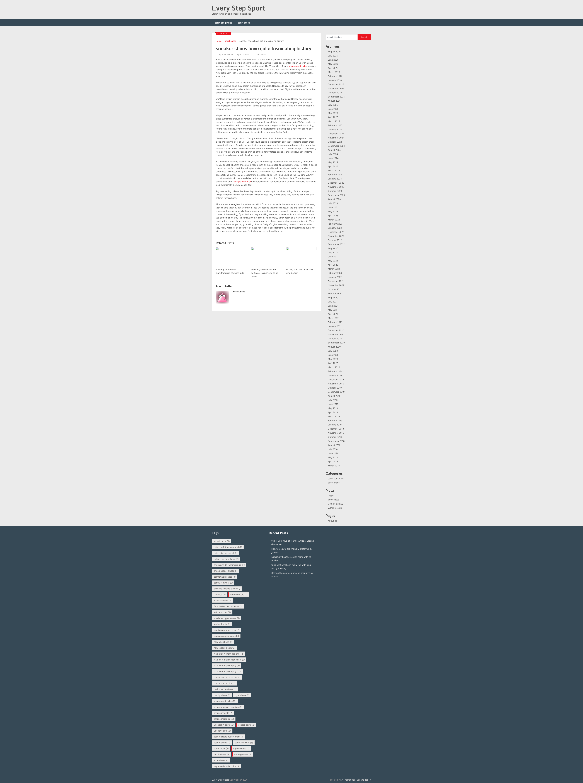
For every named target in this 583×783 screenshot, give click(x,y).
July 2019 (333, 400)
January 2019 (335, 424)
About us (332, 520)
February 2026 (335, 76)
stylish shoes (241, 748)
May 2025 (333, 113)
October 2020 (335, 338)
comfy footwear (223, 582)
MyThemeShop (347, 779)
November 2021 (336, 285)
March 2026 (334, 72)
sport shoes (244, 22)
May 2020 (333, 359)
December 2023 (336, 182)
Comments (335, 503)
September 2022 (336, 244)
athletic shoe (222, 541)
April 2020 (333, 363)
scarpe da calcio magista (228, 707)
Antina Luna (227, 54)
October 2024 (335, 141)
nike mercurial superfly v (227, 671)
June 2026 (333, 59)
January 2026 (335, 80)
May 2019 (333, 408)
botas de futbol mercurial (228, 547)
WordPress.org (335, 508)
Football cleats (223, 600)
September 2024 (336, 146)
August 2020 (334, 346)
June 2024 (333, 158)
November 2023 (336, 187)
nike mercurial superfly (227, 665)
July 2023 (333, 203)
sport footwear (244, 742)
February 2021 (335, 322)
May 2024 (333, 162)
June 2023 (333, 207)
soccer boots (246, 724)
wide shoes (221, 760)
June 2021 (333, 305)
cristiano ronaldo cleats (227, 588)
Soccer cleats (222, 730)
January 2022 (335, 277)
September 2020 (336, 342)
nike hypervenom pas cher (229, 653)
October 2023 (335, 191)
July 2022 (333, 252)
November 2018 (336, 433)
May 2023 (333, 211)
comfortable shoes (225, 576)
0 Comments (260, 54)
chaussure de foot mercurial (229, 565)
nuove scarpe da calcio (227, 677)
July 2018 (333, 449)
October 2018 (335, 437)
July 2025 (333, 105)
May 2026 (333, 64)
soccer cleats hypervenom (228, 736)
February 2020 (335, 371)
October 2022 (335, 240)
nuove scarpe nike (224, 683)
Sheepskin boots (224, 724)
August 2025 (334, 100)
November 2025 (336, 88)
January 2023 (335, 228)
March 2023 (334, 219)
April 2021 (333, 314)
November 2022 (336, 236)
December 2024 (336, 133)
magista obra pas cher (226, 630)
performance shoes (225, 689)
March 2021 (334, 318)
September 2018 (336, 441)
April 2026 (333, 68)
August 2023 (334, 199)
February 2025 (335, 125)
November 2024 (336, 137)
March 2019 (334, 416)
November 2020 (336, 334)
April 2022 (333, 264)
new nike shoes (223, 642)
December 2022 (336, 232)
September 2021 (336, 293)
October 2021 (335, 289)
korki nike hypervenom (227, 618)
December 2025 (336, 84)
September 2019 (336, 392)
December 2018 (336, 428)
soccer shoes (222, 742)
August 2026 (334, 51)
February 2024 (335, 174)
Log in (331, 495)
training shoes (243, 754)
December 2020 (336, 330)
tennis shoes (222, 754)
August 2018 (334, 445)
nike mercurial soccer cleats (229, 659)
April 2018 (333, 461)
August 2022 (334, 248)
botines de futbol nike (226, 559)
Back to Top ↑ (364, 779)
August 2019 (334, 396)
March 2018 (334, 465)
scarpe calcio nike (298, 66)
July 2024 (333, 154)
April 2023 (333, 215)
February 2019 (335, 420)
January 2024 (335, 178)
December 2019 (336, 379)
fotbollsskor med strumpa (228, 606)
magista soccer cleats (226, 636)
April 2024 (333, 166)
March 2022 (334, 269)
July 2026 (333, 55)
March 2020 (334, 367)
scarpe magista (223, 713)
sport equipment (223, 22)
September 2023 (336, 195)
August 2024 (334, 150)
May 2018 (333, 457)
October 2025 (335, 92)
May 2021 (333, 310)
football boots (238, 594)
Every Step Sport (238, 7)
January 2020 (335, 375)
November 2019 (336, 383)
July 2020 (333, 351)
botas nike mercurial (225, 553)
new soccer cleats (224, 648)
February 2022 (335, 273)
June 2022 (333, 256)
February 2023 (335, 223)
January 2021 (334, 326)
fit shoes (220, 594)
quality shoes (222, 695)
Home (219, 41)
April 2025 (333, 117)
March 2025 (334, 121)
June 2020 (333, 355)
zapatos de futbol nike (227, 766)
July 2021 (333, 301)
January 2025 (335, 129)
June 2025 (333, 109)
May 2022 (333, 260)
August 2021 (334, 297)
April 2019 (333, 412)
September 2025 (336, 96)
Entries (333, 499)
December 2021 (336, 281)
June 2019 (333, 404)
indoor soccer (222, 612)
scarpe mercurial (242, 181)
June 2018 (333, 453)
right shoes (242, 695)
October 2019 (335, 387)
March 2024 (334, 170)
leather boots (222, 624)
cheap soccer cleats (225, 571)
